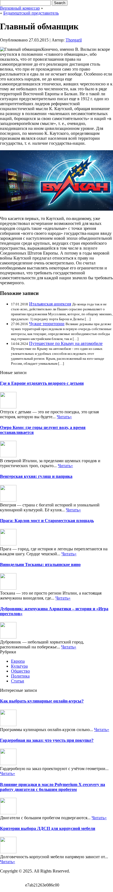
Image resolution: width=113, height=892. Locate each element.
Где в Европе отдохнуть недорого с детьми (42, 383)
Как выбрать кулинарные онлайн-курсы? (42, 701)
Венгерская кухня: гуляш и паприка (36, 476)
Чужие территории (46, 323)
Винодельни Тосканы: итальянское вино (40, 564)
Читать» (64, 416)
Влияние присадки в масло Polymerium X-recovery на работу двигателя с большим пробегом (52, 787)
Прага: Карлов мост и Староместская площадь (47, 520)
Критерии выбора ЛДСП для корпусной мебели (47, 828)
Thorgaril (74, 40)
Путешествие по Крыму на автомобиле (66, 343)
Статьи (17, 681)
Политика (20, 676)
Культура (19, 666)
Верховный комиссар (20, 8)
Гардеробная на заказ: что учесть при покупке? (47, 740)
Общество (20, 671)
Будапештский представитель (31, 13)
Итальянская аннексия (50, 304)
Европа (18, 661)
